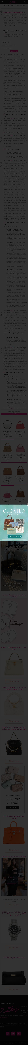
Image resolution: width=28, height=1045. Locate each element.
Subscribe (22, 1043)
